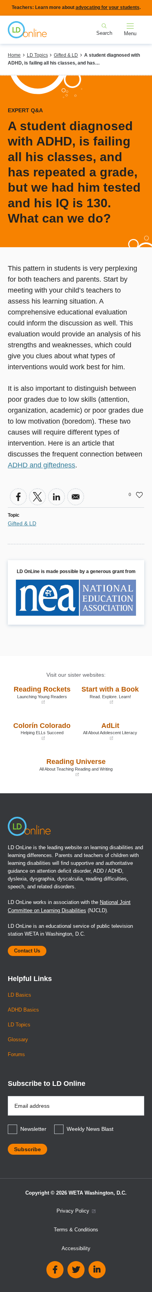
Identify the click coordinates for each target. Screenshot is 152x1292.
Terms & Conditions (76, 1230)
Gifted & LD (66, 55)
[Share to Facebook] (18, 496)
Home (14, 55)
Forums (16, 1054)
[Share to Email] (75, 496)
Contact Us (27, 951)
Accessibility (76, 1248)
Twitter (76, 1269)
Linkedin (97, 1269)
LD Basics (19, 995)
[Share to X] (37, 496)
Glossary (18, 1039)
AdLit (108, 731)
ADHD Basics (23, 1010)
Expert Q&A (25, 110)
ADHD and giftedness (41, 465)
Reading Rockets (41, 695)
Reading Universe (62, 767)
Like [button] (139, 494)
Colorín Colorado (41, 731)
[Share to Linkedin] (56, 496)
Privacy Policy (74, 1211)
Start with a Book (109, 695)
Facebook (55, 1269)
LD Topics (37, 55)
